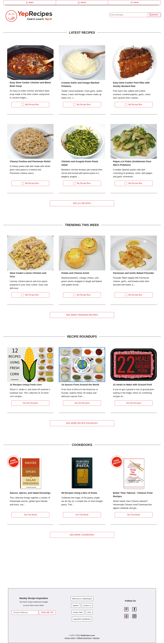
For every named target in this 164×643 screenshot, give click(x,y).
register (76, 605)
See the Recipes (30, 403)
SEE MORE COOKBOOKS (82, 535)
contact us (87, 605)
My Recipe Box (32, 104)
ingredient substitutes (82, 619)
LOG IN (135, 2)
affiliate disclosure (84, 638)
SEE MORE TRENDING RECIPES (82, 315)
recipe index (78, 612)
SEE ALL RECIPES (82, 203)
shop (89, 612)
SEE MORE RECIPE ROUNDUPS (82, 423)
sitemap (96, 638)
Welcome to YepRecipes (82, 599)
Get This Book (30, 515)
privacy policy (70, 638)
